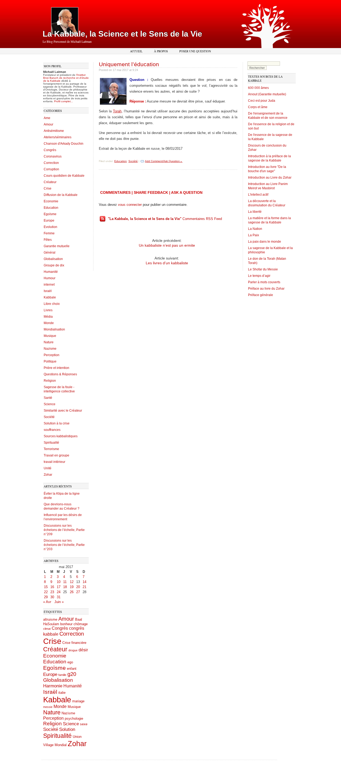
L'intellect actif (258, 194)
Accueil (136, 51)
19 (72, 587)
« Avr (47, 602)
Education (51, 208)
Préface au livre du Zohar (266, 288)
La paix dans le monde (264, 241)
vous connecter (130, 205)
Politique (50, 361)
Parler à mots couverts (264, 282)
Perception (51, 355)
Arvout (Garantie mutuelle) (267, 94)
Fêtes (48, 240)
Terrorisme (51, 449)
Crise (47, 188)
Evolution (50, 227)
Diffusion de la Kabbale (61, 195)
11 (65, 582)
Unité (47, 468)
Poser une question (195, 51)
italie (62, 693)
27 (78, 592)
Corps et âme (257, 107)
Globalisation (53, 259)
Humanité (51, 272)
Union (77, 737)
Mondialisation (54, 329)
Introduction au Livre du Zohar (269, 177)
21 (84, 587)
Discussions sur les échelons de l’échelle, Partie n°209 (64, 530)
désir (83, 650)
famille (62, 674)
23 (52, 592)
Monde (49, 323)
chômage (81, 624)
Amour (48, 124)
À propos (161, 51)
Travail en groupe (56, 455)
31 (58, 597)
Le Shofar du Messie (263, 269)
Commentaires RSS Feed (165, 219)
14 (84, 582)
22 (46, 592)
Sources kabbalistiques (61, 436)
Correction (51, 163)
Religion (50, 381)
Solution (67, 729)
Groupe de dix (54, 265)
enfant (71, 669)
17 (58, 587)
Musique (50, 336)
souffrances (52, 430)
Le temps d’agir (259, 276)
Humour (49, 278)
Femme (49, 233)
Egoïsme (50, 214)
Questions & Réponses (60, 374)
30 (52, 597)
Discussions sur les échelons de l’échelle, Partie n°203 (64, 545)
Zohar (48, 474)
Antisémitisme (54, 131)
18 (65, 587)
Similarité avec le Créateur (63, 410)
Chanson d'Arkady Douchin (63, 143)
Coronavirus (53, 156)
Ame (47, 118)
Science (49, 404)
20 (78, 587)
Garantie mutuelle (57, 246)
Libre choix (52, 304)
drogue (73, 650)
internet (49, 284)
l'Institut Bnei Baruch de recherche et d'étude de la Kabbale (66, 77)
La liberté (255, 212)
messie (47, 706)
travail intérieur (54, 462)
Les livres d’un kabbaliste (167, 263)
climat (47, 628)
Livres (48, 310)
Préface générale (260, 295)
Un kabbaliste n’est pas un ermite (167, 245)
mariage (78, 701)
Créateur (50, 182)
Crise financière (74, 643)
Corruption (51, 169)
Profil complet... (63, 101)
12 (72, 582)
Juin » (59, 602)
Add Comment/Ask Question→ (163, 161)
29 (46, 597)
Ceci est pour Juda (261, 101)
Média (48, 316)
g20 (71, 674)
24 (58, 592)
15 (46, 587)
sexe (83, 724)
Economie (51, 201)
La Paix (253, 235)
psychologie (74, 718)
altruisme (50, 619)
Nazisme (50, 349)
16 (52, 587)
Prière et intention (56, 368)
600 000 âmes (258, 88)
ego (70, 662)
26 (72, 592)
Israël (48, 291)
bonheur (66, 624)
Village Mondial (55, 745)
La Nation (255, 229)
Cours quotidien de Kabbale (64, 176)
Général (49, 252)
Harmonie (52, 685)
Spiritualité (51, 442)
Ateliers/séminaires (57, 137)
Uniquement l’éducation (129, 64)
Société (49, 417)
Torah (117, 111)
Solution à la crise (57, 423)
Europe (49, 220)
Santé (48, 398)
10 (58, 582)
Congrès (50, 150)
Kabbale (50, 297)
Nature (49, 342)
